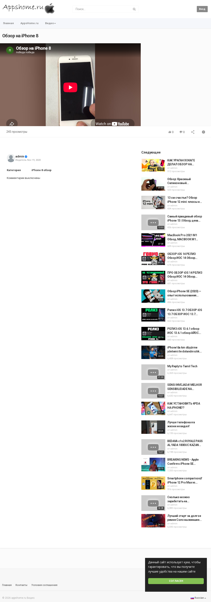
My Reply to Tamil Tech (182, 366)
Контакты (21, 585)
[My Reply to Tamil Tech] (153, 372)
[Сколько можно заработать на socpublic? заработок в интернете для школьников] (153, 503)
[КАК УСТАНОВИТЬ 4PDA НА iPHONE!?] (153, 408)
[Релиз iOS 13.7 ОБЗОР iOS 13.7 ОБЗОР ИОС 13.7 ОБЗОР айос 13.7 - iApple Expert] (153, 315)
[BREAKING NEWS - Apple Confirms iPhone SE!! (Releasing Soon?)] (153, 464)
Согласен (176, 581)
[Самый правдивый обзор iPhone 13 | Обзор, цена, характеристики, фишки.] (153, 222)
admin (19, 156)
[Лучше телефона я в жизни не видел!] (153, 427)
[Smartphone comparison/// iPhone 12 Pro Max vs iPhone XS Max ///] (153, 483)
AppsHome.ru (29, 23)
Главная (8, 23)
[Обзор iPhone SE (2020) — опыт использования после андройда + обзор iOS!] (153, 296)
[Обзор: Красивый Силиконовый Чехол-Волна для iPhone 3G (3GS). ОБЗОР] (153, 184)
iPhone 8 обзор (42, 170)
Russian (199, 597)
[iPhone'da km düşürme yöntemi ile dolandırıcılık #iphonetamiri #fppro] (153, 352)
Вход (202, 9)
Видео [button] (49, 23)
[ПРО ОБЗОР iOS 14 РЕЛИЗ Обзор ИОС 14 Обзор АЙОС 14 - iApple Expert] (153, 277)
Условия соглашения (44, 585)
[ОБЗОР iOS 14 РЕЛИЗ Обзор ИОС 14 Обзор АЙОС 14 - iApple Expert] (153, 258)
